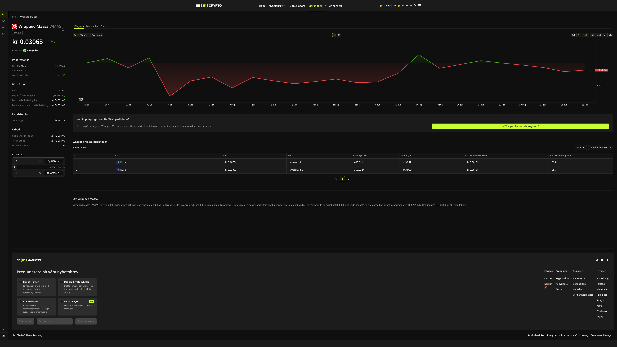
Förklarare (602, 311)
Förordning (603, 278)
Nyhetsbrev (276, 6)
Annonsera (336, 6)
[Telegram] (607, 260)
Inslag (600, 316)
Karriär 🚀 (548, 285)
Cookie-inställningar (602, 335)
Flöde (262, 6)
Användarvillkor (536, 335)
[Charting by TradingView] (81, 99)
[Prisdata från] (30, 51)
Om (103, 26)
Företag (601, 283)
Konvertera (562, 283)
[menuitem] (4, 14)
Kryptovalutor (563, 278)
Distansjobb (579, 283)
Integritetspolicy (556, 335)
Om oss (548, 278)
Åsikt (599, 305)
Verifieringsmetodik (583, 294)
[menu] (4, 24)
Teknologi (602, 294)
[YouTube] (602, 260)
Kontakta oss (580, 289)
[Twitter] (596, 260)
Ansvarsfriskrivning (577, 335)
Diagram (79, 26)
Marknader (315, 6)
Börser (559, 289)
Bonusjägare (297, 6)
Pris (14, 16)
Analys (600, 300)
